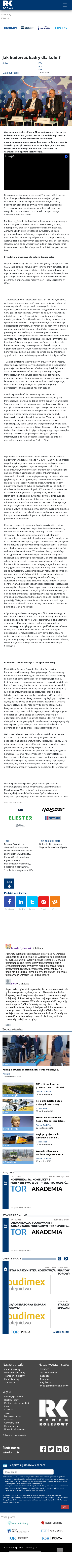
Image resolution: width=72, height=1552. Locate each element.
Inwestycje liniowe (13, 1396)
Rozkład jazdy (11, 1399)
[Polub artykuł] (9, 903)
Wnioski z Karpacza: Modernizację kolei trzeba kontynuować (51, 1154)
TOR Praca (9, 1382)
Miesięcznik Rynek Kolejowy (54, 1385)
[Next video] (18, 186)
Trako (7, 1412)
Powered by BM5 (32, 1548)
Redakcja (45, 1375)
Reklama (44, 1379)
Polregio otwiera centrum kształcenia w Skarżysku (31, 1069)
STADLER (8, 1409)
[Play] (9, 186)
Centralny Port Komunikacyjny (12, 1424)
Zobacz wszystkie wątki (14, 1435)
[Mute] (27, 186)
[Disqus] (36, 984)
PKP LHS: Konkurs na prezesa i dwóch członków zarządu (51, 1087)
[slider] (37, 182)
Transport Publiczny (14, 1375)
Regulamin (45, 1382)
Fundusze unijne (12, 1416)
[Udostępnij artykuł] (21, 903)
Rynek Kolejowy (12, 1369)
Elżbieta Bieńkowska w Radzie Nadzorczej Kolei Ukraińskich (49, 1121)
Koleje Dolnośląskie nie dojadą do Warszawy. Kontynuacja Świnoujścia (50, 1104)
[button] (4, 101)
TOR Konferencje (48, 1372)
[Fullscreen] (64, 186)
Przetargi (9, 1419)
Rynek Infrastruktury (14, 1372)
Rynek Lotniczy (11, 1379)
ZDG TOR (44, 1369)
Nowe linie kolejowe (14, 1429)
